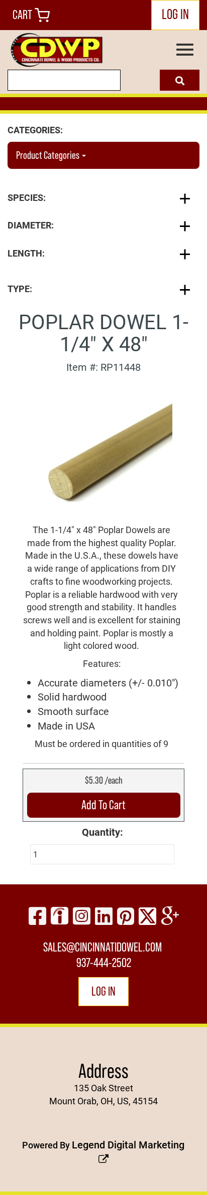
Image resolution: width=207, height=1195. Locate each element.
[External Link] (103, 445)
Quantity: (102, 831)
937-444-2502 (103, 962)
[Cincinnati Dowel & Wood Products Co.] (56, 50)
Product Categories (48, 155)
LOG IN (175, 14)
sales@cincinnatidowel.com (102, 947)
